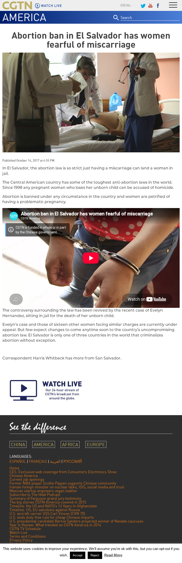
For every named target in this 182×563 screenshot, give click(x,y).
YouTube (150, 5)
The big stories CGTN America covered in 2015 (47, 502)
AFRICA (70, 444)
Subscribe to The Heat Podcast (34, 494)
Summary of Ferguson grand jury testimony (45, 498)
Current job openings (26, 479)
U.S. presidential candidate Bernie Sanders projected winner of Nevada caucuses (76, 521)
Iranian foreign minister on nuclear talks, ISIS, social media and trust (66, 487)
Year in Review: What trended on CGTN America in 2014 (55, 524)
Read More (113, 555)
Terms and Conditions (27, 536)
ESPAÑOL (17, 461)
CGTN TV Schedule (25, 528)
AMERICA (24, 17)
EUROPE (96, 444)
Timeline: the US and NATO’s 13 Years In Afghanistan (53, 506)
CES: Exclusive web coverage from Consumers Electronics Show (63, 471)
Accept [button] (77, 555)
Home (14, 468)
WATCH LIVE (51, 6)
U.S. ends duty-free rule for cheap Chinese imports (51, 517)
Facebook (158, 5)
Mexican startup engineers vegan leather (43, 490)
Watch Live (18, 532)
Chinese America (23, 475)
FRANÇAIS (38, 461)
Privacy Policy (20, 540)
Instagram (135, 5)
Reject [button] (95, 555)
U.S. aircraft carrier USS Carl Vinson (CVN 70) (47, 513)
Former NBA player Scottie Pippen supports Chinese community (62, 483)
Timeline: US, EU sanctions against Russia (44, 509)
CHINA (18, 444)
